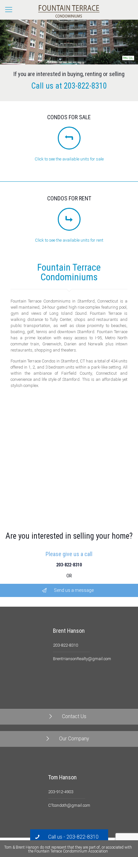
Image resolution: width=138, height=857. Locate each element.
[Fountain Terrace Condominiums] (69, 9)
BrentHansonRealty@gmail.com (82, 658)
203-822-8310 (85, 86)
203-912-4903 (60, 791)
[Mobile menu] (8, 9)
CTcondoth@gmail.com (69, 805)
